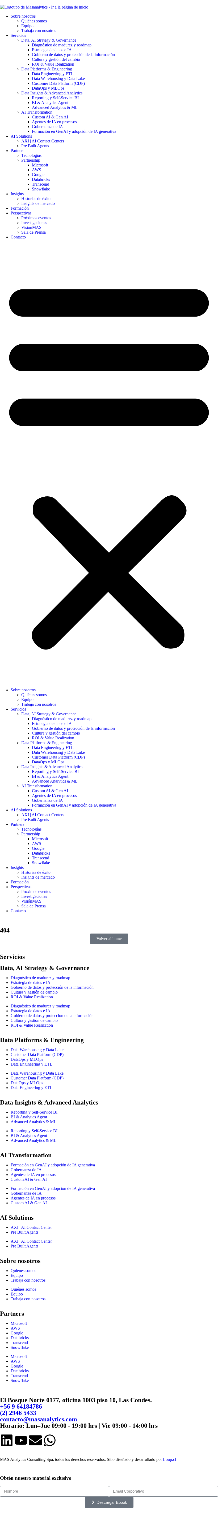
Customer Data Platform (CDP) (58, 83)
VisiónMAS (31, 227)
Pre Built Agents (35, 145)
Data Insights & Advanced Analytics (51, 93)
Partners (17, 150)
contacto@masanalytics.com (38, 1419)
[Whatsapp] (49, 1440)
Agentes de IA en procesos (54, 121)
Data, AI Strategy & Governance (48, 40)
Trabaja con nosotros (38, 30)
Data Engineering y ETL (53, 73)
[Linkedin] (6, 1440)
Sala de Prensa (33, 232)
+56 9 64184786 (21, 1406)
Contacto (18, 237)
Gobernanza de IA (47, 126)
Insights (17, 194)
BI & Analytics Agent (50, 102)
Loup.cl (169, 1459)
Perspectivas (21, 213)
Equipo (27, 25)
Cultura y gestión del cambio (56, 59)
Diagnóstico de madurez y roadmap (61, 45)
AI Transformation (36, 112)
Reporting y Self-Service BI (55, 97)
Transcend (40, 184)
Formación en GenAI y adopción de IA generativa (74, 131)
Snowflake (41, 189)
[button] (109, 463)
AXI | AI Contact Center (31, 1227)
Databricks (41, 179)
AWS (36, 170)
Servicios (18, 35)
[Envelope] (35, 1440)
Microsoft (40, 165)
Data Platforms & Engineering (46, 69)
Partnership (30, 160)
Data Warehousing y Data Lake (58, 78)
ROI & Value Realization (53, 64)
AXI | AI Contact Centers (42, 141)
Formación (20, 208)
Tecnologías (31, 155)
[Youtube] (21, 1440)
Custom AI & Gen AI (50, 117)
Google (38, 174)
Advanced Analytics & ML (55, 107)
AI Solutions (21, 136)
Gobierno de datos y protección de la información (73, 54)
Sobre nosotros (23, 16)
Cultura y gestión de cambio (34, 992)
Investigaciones (34, 222)
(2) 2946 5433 (18, 1412)
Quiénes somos (34, 21)
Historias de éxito (36, 198)
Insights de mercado (38, 203)
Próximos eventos (36, 218)
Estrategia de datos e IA (52, 49)
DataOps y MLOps (48, 88)
